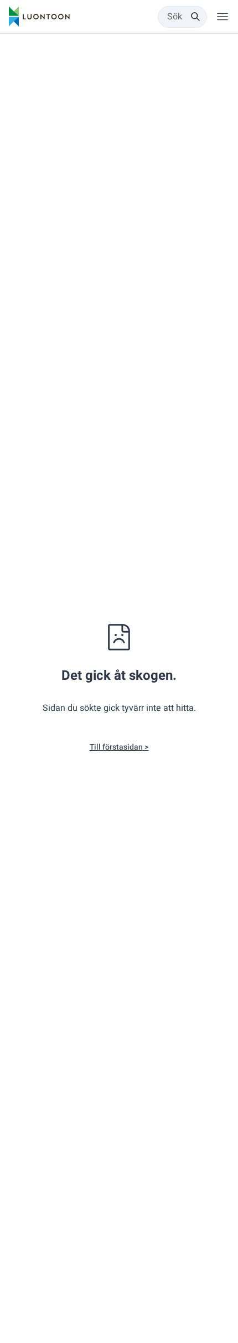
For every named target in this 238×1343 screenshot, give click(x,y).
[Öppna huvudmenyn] (222, 16)
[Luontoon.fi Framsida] (39, 17)
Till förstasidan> (119, 747)
